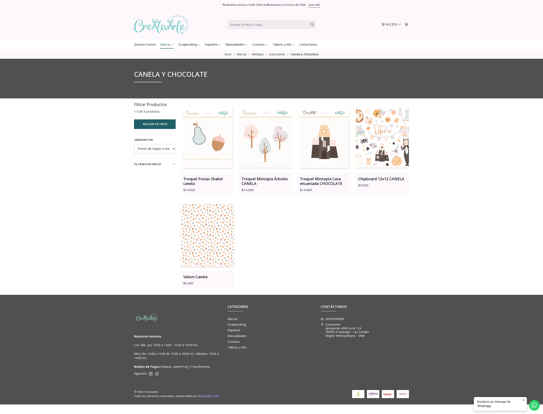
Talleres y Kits (236, 347)
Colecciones (277, 54)
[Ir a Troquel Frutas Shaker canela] (207, 137)
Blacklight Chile (208, 396)
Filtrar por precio (147, 164)
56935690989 (334, 319)
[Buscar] (312, 24)
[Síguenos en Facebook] (157, 374)
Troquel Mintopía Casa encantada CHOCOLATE (321, 181)
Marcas (241, 54)
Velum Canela (195, 276)
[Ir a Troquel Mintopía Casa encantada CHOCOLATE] (324, 137)
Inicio (228, 54)
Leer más (314, 5)
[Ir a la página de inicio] (161, 24)
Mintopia (257, 54)
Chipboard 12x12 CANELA (381, 178)
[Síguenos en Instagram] (151, 374)
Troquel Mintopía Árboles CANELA (265, 181)
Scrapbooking (236, 324)
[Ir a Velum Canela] (207, 235)
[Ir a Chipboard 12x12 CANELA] (382, 137)
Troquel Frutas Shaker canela (203, 181)
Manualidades (236, 336)
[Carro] (406, 24)
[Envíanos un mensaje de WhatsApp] (534, 405)
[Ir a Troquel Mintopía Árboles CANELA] (265, 137)
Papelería (233, 330)
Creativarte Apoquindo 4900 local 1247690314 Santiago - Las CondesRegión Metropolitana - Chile (347, 330)
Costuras (233, 342)
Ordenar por (143, 139)
